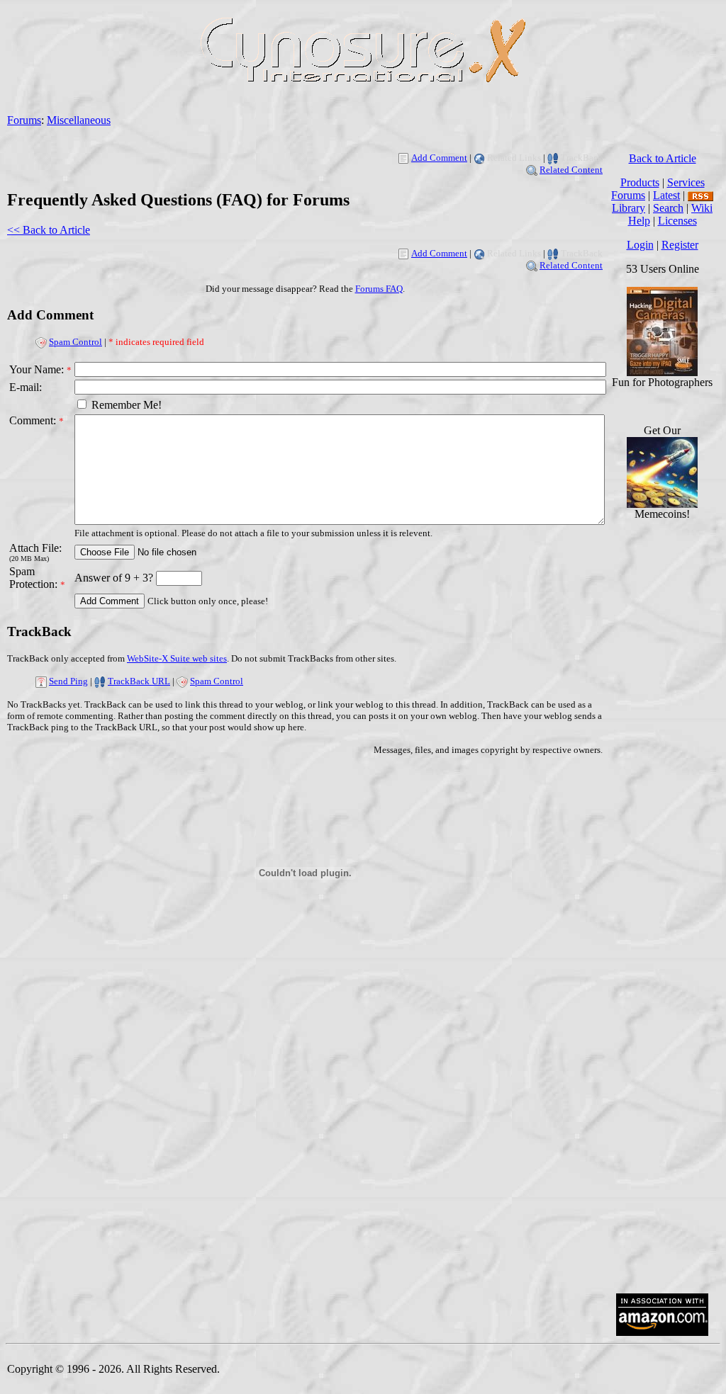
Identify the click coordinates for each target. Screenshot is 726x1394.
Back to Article (662, 158)
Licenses (677, 221)
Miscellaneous (79, 120)
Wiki (702, 208)
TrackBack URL (139, 681)
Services (686, 182)
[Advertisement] (662, 1068)
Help (639, 221)
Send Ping (68, 681)
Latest (666, 195)
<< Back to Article (48, 230)
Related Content (571, 169)
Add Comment (439, 157)
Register (679, 245)
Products (639, 182)
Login (640, 245)
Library (628, 208)
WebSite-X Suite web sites (177, 658)
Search (668, 208)
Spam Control (75, 341)
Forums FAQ (379, 288)
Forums (24, 120)
